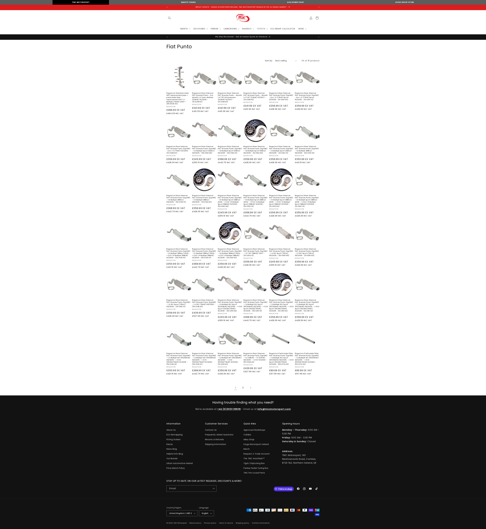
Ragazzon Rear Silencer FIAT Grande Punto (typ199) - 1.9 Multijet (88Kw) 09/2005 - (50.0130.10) (178, 199)
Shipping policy (242, 523)
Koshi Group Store (404, 2)
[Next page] (250, 388)
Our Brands (172, 458)
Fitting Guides (173, 439)
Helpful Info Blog (174, 453)
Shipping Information (215, 444)
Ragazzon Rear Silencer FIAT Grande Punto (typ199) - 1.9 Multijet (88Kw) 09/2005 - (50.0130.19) (307, 149)
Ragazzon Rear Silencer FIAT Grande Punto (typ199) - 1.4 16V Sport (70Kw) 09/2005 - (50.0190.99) (281, 252)
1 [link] (235, 387)
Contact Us (211, 430)
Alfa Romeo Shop (295, 2)
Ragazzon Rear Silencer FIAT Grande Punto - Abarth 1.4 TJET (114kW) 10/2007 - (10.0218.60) (256, 96)
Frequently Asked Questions (219, 434)
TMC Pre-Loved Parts (254, 472)
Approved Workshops (254, 430)
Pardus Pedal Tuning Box (256, 468)
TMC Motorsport (80, 2)
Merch (247, 449)
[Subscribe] (213, 488)
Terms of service (226, 523)
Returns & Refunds (214, 439)
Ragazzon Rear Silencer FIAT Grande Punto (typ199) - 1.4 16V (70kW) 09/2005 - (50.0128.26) (204, 303)
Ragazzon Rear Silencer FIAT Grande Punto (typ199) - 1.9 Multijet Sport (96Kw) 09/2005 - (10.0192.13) (281, 149)
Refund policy (195, 523)
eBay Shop (249, 439)
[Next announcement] (319, 7)
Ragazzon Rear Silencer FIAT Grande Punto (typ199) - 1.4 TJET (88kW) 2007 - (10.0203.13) (255, 252)
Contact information (261, 523)
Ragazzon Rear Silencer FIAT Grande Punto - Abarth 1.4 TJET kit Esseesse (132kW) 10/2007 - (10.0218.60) (230, 97)
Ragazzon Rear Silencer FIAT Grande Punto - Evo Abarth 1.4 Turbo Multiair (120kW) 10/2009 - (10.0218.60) (203, 97)
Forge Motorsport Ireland (256, 444)
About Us (171, 430)
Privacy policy (210, 523)
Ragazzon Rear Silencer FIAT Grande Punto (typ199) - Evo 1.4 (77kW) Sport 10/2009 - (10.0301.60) (281, 96)
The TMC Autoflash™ (254, 458)
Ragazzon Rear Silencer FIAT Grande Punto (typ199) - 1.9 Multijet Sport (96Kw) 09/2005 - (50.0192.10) (230, 149)
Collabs (247, 434)
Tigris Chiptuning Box (254, 463)
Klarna (169, 444)
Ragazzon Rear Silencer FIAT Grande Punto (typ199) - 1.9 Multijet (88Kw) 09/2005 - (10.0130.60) (204, 199)
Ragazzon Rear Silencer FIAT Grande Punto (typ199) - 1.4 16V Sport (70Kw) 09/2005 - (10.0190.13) (178, 303)
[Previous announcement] (167, 7)
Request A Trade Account (257, 453)
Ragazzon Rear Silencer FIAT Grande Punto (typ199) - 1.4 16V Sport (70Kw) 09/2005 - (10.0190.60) (307, 252)
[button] (169, 18)
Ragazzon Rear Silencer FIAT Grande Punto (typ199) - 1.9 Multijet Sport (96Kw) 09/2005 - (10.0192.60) (255, 149)
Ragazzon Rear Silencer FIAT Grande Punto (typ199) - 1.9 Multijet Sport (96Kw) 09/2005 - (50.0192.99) (204, 149)
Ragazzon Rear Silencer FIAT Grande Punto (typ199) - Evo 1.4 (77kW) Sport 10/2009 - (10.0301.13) (307, 96)
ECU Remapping (174, 434)
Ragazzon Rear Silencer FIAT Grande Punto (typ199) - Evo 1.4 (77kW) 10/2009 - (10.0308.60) (178, 149)
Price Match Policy (175, 468)
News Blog (171, 449)
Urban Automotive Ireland (179, 463)
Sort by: (269, 60)
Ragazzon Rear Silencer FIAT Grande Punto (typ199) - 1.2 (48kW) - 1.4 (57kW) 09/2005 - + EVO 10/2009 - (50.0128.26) (255, 357)
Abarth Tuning (188, 2)
